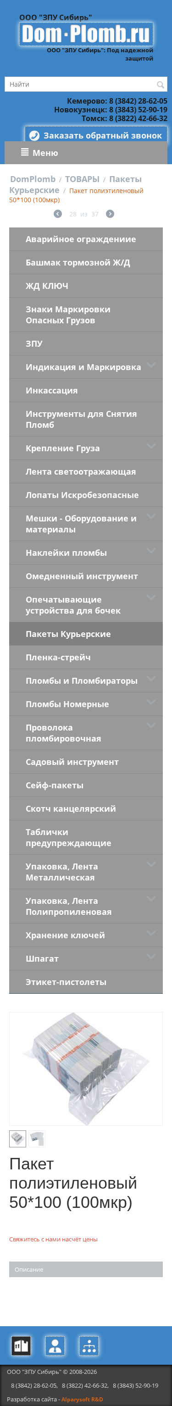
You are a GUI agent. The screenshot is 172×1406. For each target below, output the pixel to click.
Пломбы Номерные (67, 703)
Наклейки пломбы (66, 552)
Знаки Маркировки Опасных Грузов (68, 315)
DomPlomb (32, 178)
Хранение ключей (65, 935)
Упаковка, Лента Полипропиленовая (69, 906)
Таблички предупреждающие (68, 837)
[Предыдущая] (58, 215)
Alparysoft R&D (82, 1399)
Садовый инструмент (72, 761)
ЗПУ (34, 343)
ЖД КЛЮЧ (47, 285)
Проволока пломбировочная (63, 733)
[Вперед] (110, 215)
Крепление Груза (63, 448)
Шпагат (42, 958)
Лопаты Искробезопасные (82, 494)
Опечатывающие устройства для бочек (73, 605)
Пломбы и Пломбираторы (82, 680)
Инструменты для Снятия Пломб (81, 419)
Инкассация (52, 390)
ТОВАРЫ (82, 178)
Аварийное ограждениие (81, 238)
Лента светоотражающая (81, 471)
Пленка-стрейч (58, 657)
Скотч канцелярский (71, 808)
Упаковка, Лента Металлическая (62, 872)
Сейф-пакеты (54, 785)
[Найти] (160, 85)
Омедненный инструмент (82, 575)
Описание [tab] (29, 1269)
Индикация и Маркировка (83, 366)
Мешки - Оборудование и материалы (81, 524)
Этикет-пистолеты (66, 981)
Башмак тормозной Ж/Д (78, 262)
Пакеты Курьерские (68, 633)
